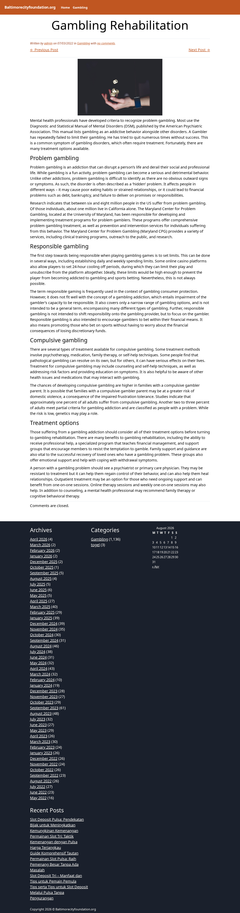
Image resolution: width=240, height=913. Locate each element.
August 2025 (41, 578)
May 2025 (38, 595)
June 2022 (38, 792)
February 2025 (42, 612)
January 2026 (41, 556)
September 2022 (44, 775)
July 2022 (37, 786)
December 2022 (43, 758)
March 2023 (40, 741)
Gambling (80, 7)
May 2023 (38, 730)
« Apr (155, 567)
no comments (106, 43)
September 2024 (44, 640)
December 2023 (43, 691)
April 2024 (38, 668)
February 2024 (42, 679)
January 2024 (41, 685)
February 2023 (42, 747)
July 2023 (37, 719)
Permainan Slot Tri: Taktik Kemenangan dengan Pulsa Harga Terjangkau (53, 842)
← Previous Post (44, 49)
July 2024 (37, 651)
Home (65, 7)
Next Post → (199, 49)
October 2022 (41, 769)
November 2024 (44, 629)
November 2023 (44, 696)
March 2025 (40, 606)
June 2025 (38, 589)
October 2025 (41, 567)
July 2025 (37, 584)
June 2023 (38, 724)
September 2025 (44, 572)
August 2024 (41, 646)
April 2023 (38, 735)
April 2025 (38, 601)
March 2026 (40, 544)
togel (95, 544)
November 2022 (44, 764)
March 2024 (40, 674)
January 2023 (41, 752)
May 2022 (38, 797)
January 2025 (41, 617)
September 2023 (44, 707)
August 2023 (41, 713)
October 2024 (41, 634)
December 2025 (43, 561)
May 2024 (38, 662)
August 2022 (41, 780)
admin (48, 43)
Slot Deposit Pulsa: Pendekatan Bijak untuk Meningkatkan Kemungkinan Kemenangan (57, 825)
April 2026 (38, 539)
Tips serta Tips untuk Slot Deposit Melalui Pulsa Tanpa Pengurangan (59, 892)
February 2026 (42, 550)
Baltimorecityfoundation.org (30, 7)
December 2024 (43, 623)
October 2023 (41, 702)
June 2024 (38, 657)
